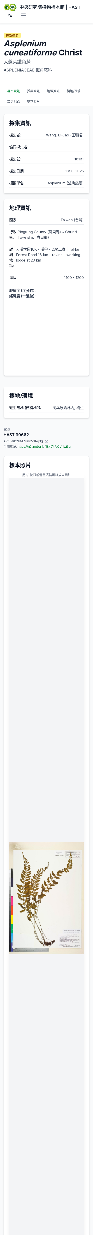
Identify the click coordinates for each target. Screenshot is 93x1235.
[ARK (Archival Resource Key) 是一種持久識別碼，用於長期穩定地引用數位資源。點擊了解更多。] (46, 441)
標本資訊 (13, 91)
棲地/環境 (74, 91)
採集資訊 (33, 91)
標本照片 (33, 101)
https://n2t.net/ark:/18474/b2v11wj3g (44, 446)
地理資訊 (53, 91)
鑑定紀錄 (13, 101)
